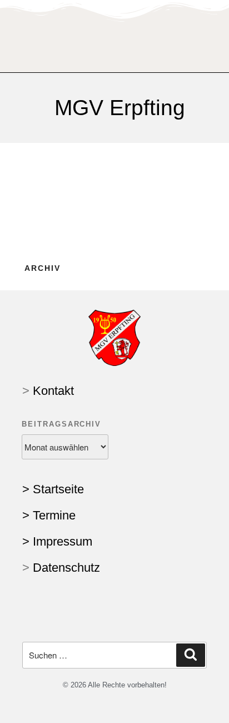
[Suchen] (190, 655)
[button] (115, 36)
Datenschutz (66, 568)
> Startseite (53, 489)
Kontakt (53, 391)
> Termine (49, 515)
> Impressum (57, 541)
